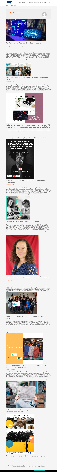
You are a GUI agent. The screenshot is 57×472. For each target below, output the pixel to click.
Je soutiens (44, 2)
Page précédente (23, 468)
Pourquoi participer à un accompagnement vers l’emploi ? (25, 317)
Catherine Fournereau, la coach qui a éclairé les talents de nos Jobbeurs (27, 278)
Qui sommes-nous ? (25, 2)
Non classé (15, 44)
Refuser (39, 470)
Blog (40, 2)
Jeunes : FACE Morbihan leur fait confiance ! (23, 221)
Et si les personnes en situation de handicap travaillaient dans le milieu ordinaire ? (28, 366)
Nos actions (31, 2)
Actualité (7, 223)
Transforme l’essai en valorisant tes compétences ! (26, 456)
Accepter (35, 470)
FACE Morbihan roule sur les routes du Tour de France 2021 (27, 79)
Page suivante (45, 468)
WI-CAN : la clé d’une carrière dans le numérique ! (25, 43)
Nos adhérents (36, 2)
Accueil (20, 2)
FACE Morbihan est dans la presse (19, 410)
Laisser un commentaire (9, 44)
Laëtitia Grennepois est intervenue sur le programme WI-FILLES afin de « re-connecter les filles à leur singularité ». (28, 126)
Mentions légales (43, 470)
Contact (49, 2)
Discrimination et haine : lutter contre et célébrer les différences (26, 182)
